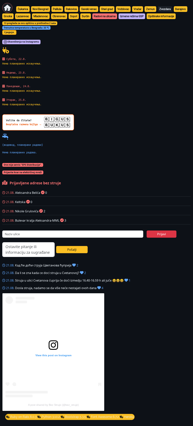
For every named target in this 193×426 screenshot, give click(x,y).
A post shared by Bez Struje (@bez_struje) (53, 404)
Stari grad (107, 9)
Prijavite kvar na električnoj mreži (23, 172)
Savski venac (89, 9)
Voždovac (123, 9)
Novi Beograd (40, 9)
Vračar (138, 9)
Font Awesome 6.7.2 (104, 417)
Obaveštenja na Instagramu (23, 41)
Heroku (128, 417)
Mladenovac (41, 16)
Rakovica (71, 9)
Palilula (57, 9)
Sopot (73, 16)
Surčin (85, 16)
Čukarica (23, 9)
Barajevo (180, 9)
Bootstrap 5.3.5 (75, 417)
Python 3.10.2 (50, 417)
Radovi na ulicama (105, 16)
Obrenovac (59, 16)
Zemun (150, 9)
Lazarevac (23, 16)
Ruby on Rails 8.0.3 (23, 417)
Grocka (8, 16)
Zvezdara (165, 9)
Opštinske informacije (161, 16)
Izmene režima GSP (132, 16)
